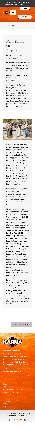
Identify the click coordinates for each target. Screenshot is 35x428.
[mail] (25, 420)
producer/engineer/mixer (18, 365)
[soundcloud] (17, 420)
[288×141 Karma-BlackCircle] (6, 12)
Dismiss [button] (27, 5)
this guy (17, 58)
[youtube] (21, 420)
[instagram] (14, 420)
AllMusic (17, 68)
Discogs (9, 70)
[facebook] (10, 420)
